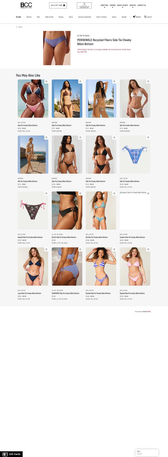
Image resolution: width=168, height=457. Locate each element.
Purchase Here (104, 246)
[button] (164, 453)
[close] (125, 198)
